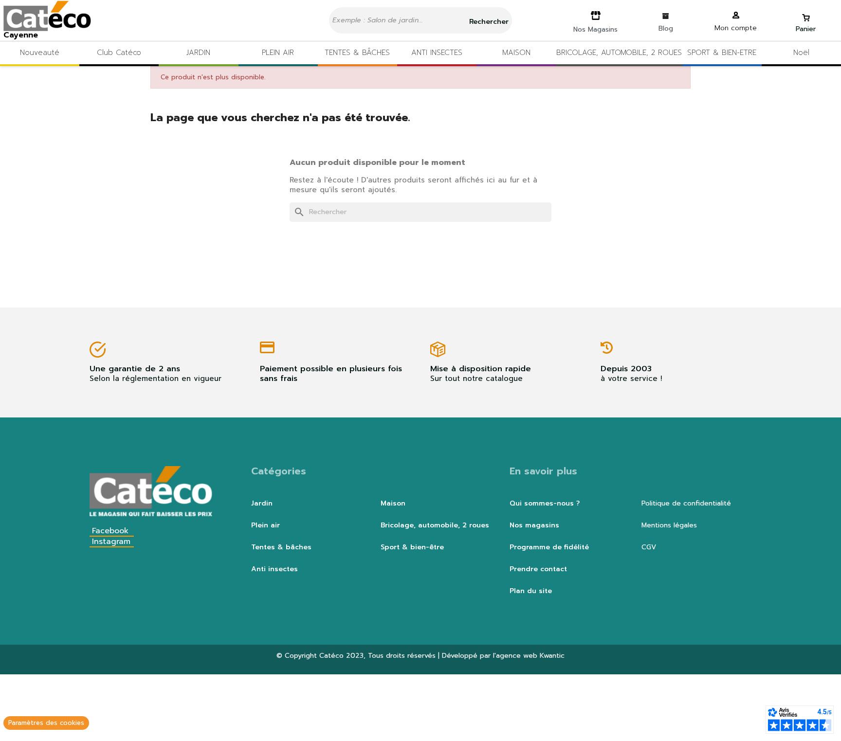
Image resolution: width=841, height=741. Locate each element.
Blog (665, 28)
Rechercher (488, 22)
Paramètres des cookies (46, 722)
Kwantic (552, 656)
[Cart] (806, 13)
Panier (806, 29)
